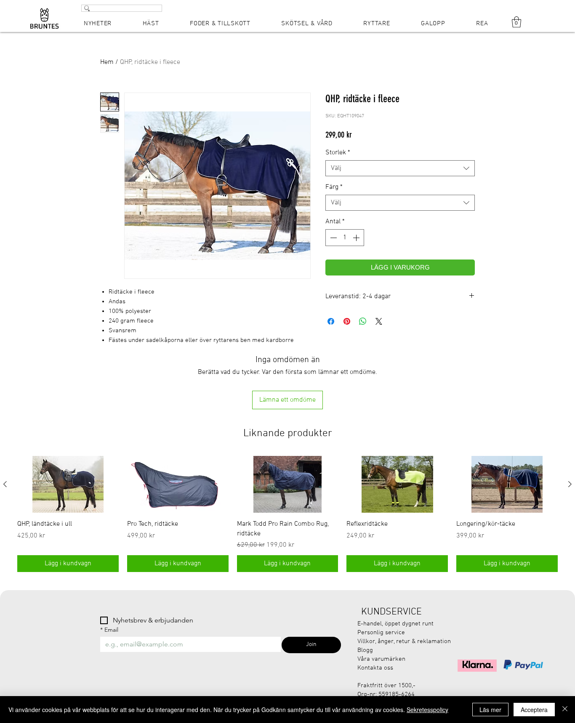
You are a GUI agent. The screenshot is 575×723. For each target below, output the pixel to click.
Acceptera (534, 709)
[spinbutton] (344, 238)
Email (109, 629)
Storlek (337, 152)
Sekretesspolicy (427, 709)
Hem (107, 62)
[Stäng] (565, 709)
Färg (334, 187)
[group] (287, 514)
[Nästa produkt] (570, 484)
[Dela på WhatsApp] (363, 321)
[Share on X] (379, 321)
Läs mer (490, 709)
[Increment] (357, 238)
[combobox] (400, 168)
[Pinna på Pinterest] (347, 321)
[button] (516, 21)
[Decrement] (332, 238)
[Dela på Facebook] (331, 321)
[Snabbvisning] (68, 484)
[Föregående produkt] (5, 484)
